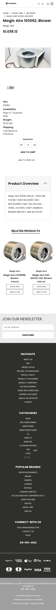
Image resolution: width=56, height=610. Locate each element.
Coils (28, 453)
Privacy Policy (28, 375)
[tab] (28, 183)
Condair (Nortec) (28, 492)
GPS (28, 449)
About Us (28, 359)
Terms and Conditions (28, 390)
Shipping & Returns (28, 394)
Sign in (22, 398)
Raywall (28, 488)
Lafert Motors (28, 499)
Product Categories (28, 379)
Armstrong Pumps (28, 430)
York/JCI (28, 438)
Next (53, 255)
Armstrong (28, 426)
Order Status (28, 367)
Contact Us (28, 531)
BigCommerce (33, 595)
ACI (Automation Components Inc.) (28, 495)
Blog (28, 535)
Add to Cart (15, 292)
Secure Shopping (28, 386)
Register (33, 398)
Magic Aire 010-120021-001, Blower (41, 277)
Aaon (28, 418)
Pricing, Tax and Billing (28, 371)
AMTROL (28, 503)
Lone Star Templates (33, 599)
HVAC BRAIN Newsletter (28, 527)
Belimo (28, 476)
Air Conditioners (28, 422)
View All (28, 511)
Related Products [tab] (25, 231)
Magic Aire (28, 507)
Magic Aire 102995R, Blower (14, 277)
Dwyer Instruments (28, 472)
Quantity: (28, 139)
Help (28, 363)
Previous (3, 255)
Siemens (28, 480)
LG (28, 434)
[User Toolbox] (42, 3)
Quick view (15, 286)
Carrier (28, 484)
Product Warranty (28, 382)
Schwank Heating (28, 445)
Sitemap (28, 402)
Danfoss (28, 441)
